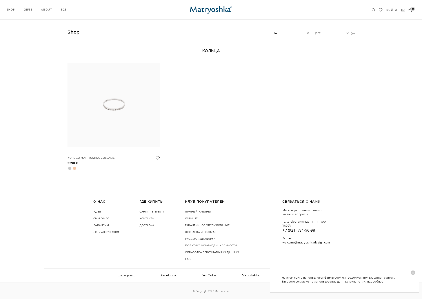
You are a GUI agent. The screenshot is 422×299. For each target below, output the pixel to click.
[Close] (413, 272)
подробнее (375, 281)
